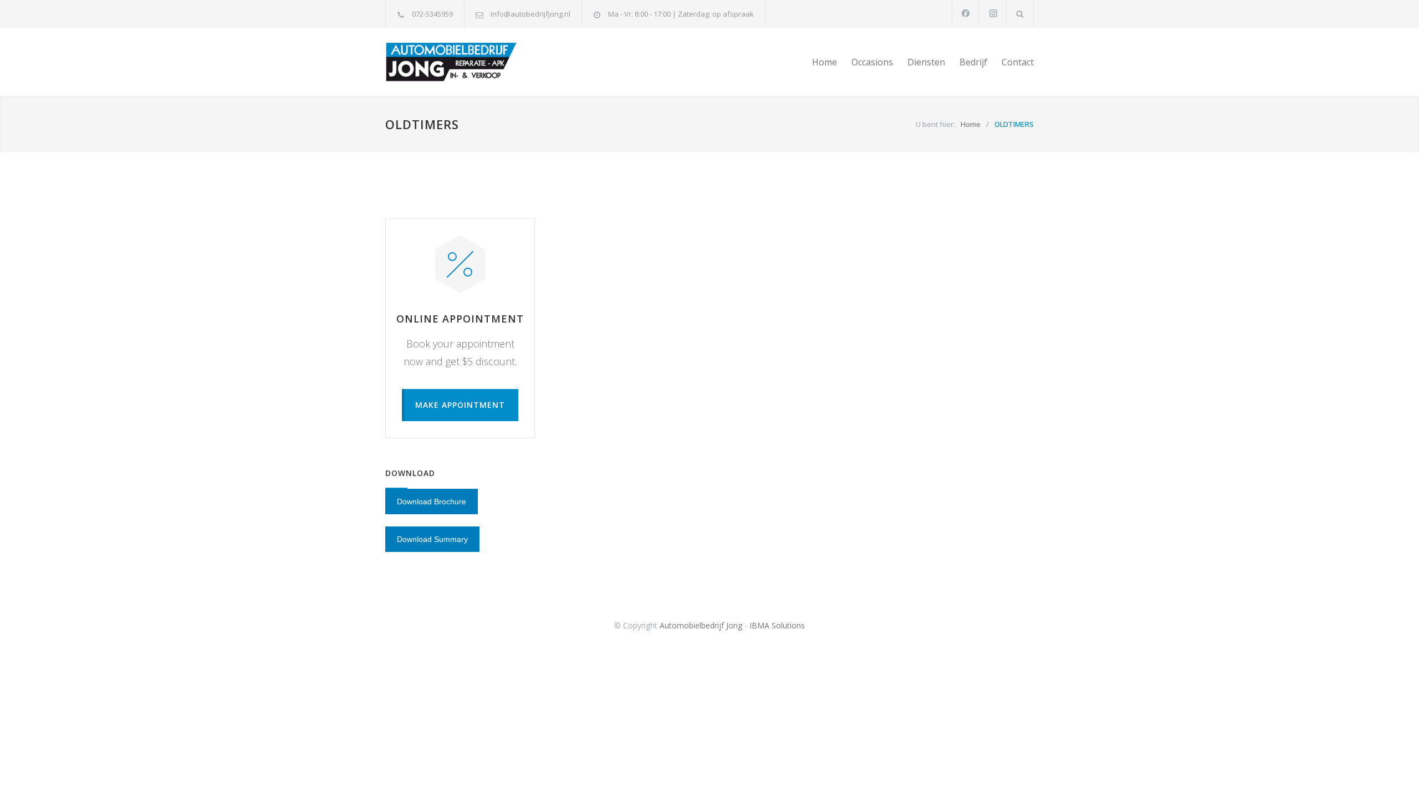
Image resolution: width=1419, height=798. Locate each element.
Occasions (872, 62)
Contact (1018, 62)
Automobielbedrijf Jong (701, 625)
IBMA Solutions (777, 625)
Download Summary (432, 539)
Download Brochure (431, 501)
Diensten (926, 62)
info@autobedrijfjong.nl (530, 14)
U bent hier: (935, 124)
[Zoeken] (1020, 13)
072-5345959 (432, 14)
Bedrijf (973, 62)
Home (824, 62)
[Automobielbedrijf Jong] (487, 62)
